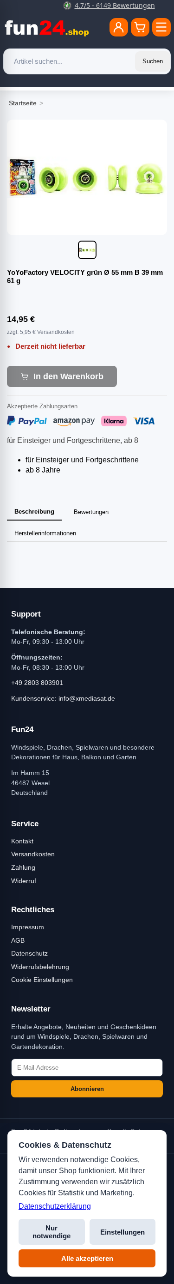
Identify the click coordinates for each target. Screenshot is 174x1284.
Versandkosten (33, 854)
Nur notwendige (51, 1232)
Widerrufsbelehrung (40, 966)
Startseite (23, 103)
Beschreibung (34, 511)
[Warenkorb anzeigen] (140, 27)
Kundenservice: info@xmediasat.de (63, 698)
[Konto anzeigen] (119, 27)
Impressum (27, 927)
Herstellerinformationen (45, 533)
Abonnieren (87, 1088)
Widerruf (23, 880)
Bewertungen (91, 512)
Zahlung (23, 867)
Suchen (152, 61)
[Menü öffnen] (161, 27)
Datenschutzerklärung (55, 1206)
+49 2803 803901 (37, 682)
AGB (18, 940)
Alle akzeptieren (87, 1258)
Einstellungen (122, 1232)
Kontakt (22, 841)
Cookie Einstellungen (42, 979)
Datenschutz (29, 953)
